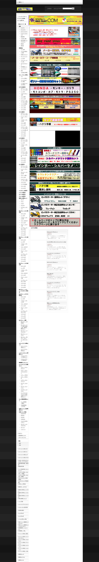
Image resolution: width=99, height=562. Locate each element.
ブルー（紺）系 (24, 220)
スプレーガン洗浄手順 (23, 507)
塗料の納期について (22, 498)
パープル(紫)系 (24, 103)
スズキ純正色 (22, 138)
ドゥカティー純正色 (23, 190)
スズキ (22, 203)
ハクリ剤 (23, 58)
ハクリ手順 (20, 501)
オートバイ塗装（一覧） (23, 551)
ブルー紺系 (23, 96)
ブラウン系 (23, 105)
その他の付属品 (24, 72)
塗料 (20, 26)
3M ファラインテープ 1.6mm (53, 302)
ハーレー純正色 (22, 192)
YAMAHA (23, 419)
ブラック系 (23, 107)
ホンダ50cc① (21, 513)
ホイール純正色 (22, 194)
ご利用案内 (49, 8)
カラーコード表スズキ (23, 448)
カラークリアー (24, 31)
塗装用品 (21, 48)
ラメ (22, 76)
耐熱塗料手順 (21, 466)
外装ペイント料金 (22, 411)
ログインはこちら (22, 437)
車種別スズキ (21, 560)
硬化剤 (22, 43)
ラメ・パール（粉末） (23, 74)
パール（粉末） (24, 78)
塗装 (20, 445)
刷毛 (22, 70)
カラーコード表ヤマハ (23, 451)
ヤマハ (22, 201)
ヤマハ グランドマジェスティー (24, 372)
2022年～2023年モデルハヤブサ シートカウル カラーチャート (23, 462)
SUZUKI (22, 417)
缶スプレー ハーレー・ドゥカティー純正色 (23, 291)
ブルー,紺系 (23, 123)
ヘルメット (23, 429)
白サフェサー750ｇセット (52, 231)
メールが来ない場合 (22, 519)
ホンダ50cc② (21, 516)
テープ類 (23, 49)
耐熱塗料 (23, 36)
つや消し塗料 (23, 38)
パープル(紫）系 (24, 130)
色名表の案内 (21, 510)
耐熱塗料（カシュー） (23, 362)
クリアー (23, 27)
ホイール (23, 427)
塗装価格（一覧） (22, 530)
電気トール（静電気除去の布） (53, 315)
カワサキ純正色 (22, 87)
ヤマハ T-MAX (24, 375)
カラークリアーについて (23, 504)
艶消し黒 (50, 279)
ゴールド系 (23, 109)
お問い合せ (56, 8)
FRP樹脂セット (24, 66)
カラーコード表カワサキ (23, 457)
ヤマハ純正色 (22, 111)
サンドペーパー (24, 56)
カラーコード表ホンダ (23, 454)
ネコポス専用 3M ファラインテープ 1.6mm (56, 243)
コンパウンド (23, 68)
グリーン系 (23, 98)
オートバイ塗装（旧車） (23, 533)
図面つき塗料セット (23, 198)
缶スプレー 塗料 (22, 320)
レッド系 (23, 91)
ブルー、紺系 (23, 175)
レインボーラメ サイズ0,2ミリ (53, 291)
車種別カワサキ (21, 557)
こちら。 (52, 31)
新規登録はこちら (22, 435)
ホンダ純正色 (22, 164)
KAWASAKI (23, 413)
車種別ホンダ (21, 554)
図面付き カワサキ (22, 486)
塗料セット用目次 (22, 483)
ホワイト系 (23, 213)
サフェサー (23, 29)
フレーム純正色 (22, 196)
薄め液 (22, 45)
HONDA (22, 415)
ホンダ (22, 199)
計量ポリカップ (24, 54)
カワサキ (23, 205)
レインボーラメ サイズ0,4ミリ (53, 256)
